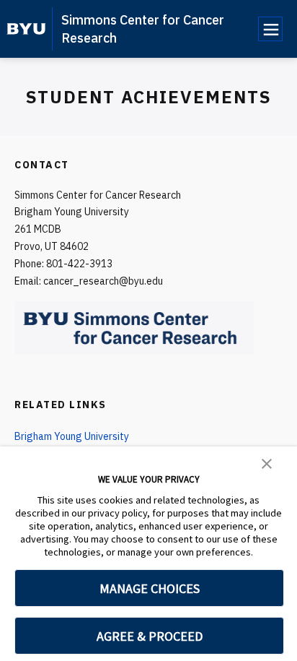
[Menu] (270, 29)
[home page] (26, 29)
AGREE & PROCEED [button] (150, 636)
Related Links (60, 404)
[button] (267, 462)
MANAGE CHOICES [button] (149, 588)
